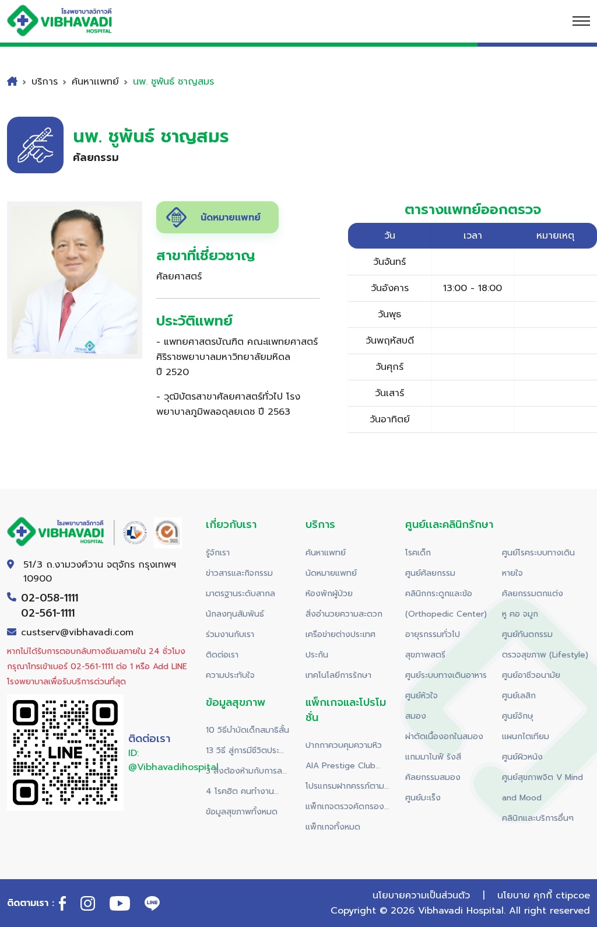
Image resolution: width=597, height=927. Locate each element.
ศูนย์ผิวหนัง (522, 757)
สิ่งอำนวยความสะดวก (343, 614)
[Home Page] (71, 21)
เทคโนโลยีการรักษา (338, 675)
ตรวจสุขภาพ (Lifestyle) (545, 655)
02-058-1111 (49, 598)
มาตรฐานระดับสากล (240, 593)
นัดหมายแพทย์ (331, 573)
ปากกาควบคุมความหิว (343, 745)
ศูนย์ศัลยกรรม (430, 573)
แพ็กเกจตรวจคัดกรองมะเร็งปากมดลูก (344, 808)
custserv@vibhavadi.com (77, 632)
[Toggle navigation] (581, 21)
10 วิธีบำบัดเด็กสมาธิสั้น (247, 730)
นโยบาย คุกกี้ (524, 895)
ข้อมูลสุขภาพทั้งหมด (242, 812)
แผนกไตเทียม (525, 736)
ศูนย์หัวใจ (421, 696)
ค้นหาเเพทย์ (95, 82)
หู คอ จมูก (520, 614)
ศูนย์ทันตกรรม (527, 634)
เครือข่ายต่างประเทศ (340, 634)
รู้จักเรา (218, 553)
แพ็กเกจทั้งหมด (332, 827)
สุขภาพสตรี (425, 655)
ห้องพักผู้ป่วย (329, 593)
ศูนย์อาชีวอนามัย (531, 675)
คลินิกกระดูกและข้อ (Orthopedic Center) (446, 603)
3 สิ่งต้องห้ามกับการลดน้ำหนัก (247, 773)
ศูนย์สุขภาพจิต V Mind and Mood (542, 787)
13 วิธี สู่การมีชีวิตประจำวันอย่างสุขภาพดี (246, 752)
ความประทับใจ (230, 675)
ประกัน (316, 655)
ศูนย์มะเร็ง (423, 798)
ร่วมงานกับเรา (230, 634)
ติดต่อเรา (222, 655)
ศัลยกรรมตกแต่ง (532, 593)
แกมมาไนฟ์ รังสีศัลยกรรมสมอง (433, 767)
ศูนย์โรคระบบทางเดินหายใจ (538, 563)
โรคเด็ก (418, 553)
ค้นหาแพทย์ (325, 553)
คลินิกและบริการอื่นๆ (538, 818)
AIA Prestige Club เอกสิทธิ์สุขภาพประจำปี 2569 (344, 768)
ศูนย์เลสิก (519, 696)
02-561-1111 (48, 613)
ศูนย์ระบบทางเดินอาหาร (446, 675)
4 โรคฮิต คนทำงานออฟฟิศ (240, 793)
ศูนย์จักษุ (517, 716)
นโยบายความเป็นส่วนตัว (421, 895)
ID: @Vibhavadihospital (173, 760)
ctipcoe (573, 895)
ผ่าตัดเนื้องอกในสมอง (444, 736)
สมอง (415, 716)
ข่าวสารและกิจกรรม (239, 573)
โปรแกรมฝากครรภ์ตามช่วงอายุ (344, 788)
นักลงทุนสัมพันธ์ (235, 614)
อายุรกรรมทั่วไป (432, 634)
